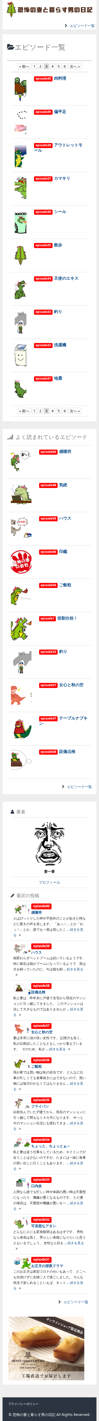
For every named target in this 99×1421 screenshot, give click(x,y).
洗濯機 (51, 345)
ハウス (56, 518)
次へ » (75, 66)
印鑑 (54, 551)
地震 (49, 378)
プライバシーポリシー (23, 1404)
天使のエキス (57, 278)
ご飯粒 (56, 584)
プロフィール (49, 882)
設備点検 (58, 751)
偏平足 (51, 111)
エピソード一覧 (82, 25)
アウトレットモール (58, 147)
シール (51, 211)
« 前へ (24, 66)
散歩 (49, 245)
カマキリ (53, 178)
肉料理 (51, 78)
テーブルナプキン (63, 720)
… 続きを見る (55, 1049)
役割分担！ (59, 618)
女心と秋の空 (62, 684)
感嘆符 (56, 451)
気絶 (54, 484)
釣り (49, 311)
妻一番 (49, 871)
